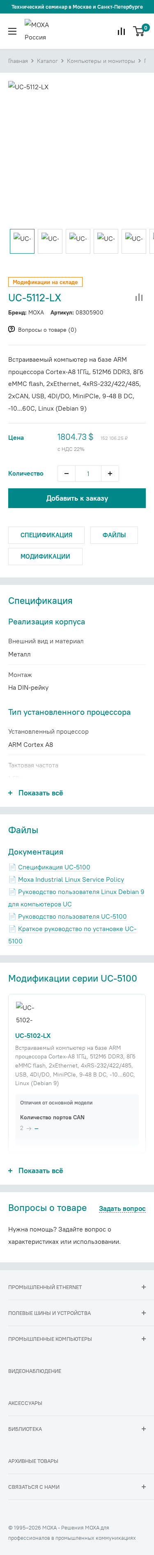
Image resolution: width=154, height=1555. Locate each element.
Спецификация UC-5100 (54, 867)
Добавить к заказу (77, 498)
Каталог (47, 61)
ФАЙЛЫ (114, 535)
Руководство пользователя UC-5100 (72, 916)
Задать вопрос (122, 1209)
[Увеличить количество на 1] (110, 473)
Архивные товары (33, 1461)
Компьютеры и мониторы (101, 61)
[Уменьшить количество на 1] (66, 473)
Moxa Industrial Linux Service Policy (71, 879)
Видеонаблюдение (34, 1371)
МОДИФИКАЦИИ (45, 556)
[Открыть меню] (12, 31)
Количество (26, 473)
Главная (18, 61)
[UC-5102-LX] (27, 1013)
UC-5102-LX (33, 1035)
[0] (139, 31)
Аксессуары (25, 1403)
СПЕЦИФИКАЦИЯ (46, 535)
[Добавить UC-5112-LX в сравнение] (139, 297)
